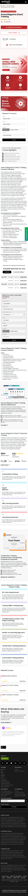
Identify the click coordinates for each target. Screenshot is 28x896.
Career (16, 769)
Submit (14, 340)
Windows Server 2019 (19, 868)
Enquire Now (23, 277)
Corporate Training (19, 792)
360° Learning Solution (6, 791)
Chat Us (5, 758)
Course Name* (5, 301)
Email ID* (4, 323)
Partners (17, 791)
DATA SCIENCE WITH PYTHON (19, 826)
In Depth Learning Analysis (7, 792)
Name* (4, 317)
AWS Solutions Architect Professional (14, 844)
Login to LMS (3, 795)
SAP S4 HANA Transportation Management (12, 851)
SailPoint (3, 854)
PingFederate (10, 868)
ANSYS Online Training (6, 817)
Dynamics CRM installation (18, 839)
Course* (4, 132)
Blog (2, 771)
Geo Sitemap (4, 780)
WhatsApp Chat (26, 233)
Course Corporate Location (7, 785)
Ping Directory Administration (13, 870)
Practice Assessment (5, 794)
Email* (3, 121)
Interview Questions (14, 32)
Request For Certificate (20, 795)
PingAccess (19, 852)
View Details (5, 681)
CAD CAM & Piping (10, 5)
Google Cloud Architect (7, 841)
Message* (4, 334)
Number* (4, 328)
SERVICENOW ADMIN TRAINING (8, 820)
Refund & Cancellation (16, 876)
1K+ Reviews (13, 39)
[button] (2, 747)
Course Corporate (5, 786)
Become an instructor (20, 771)
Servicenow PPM (5, 865)
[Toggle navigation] (25, 2)
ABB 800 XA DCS (11, 867)
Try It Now (4, 425)
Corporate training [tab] (18, 272)
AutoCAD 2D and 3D (11, 854)
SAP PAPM (3, 870)
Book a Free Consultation (15, 45)
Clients (2, 774)
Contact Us (3, 778)
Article (2, 772)
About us (3, 769)
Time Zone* (5, 306)
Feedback (3, 775)
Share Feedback (6, 722)
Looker (17, 855)
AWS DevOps (7, 839)
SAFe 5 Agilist (12, 855)
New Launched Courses (20, 794)
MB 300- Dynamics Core (16, 865)
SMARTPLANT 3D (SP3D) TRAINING (16, 819)
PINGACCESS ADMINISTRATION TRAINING (15, 823)
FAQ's (2, 777)
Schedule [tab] (7, 272)
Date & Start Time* (6, 312)
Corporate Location (5, 783)
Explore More (5, 465)
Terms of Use (5, 876)
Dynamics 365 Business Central (8, 851)
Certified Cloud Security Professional (16, 857)
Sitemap (23, 877)
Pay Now (14, 807)
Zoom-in (23, 542)
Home (3, 5)
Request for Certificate (7, 577)
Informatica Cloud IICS (6, 858)
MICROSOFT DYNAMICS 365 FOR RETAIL (10, 825)
